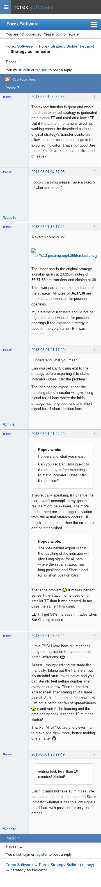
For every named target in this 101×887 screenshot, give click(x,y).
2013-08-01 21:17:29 (48, 350)
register (41, 70)
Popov (7, 171)
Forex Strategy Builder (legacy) (66, 46)
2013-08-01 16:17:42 (48, 227)
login (26, 70)
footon (7, 96)
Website (9, 217)
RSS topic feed (24, 79)
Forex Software (22, 24)
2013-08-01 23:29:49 (48, 754)
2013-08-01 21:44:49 (48, 434)
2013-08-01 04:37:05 (48, 172)
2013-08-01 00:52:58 (48, 97)
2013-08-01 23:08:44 (48, 636)
